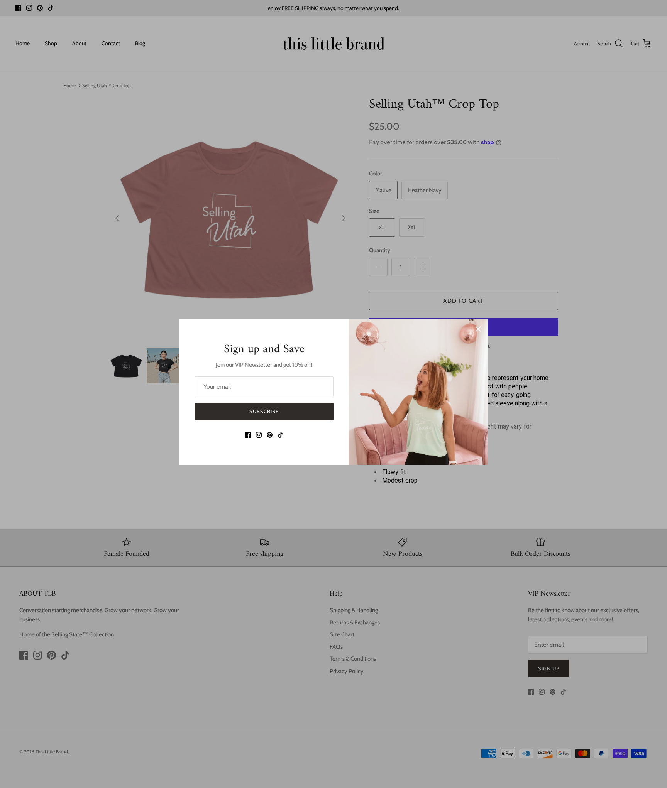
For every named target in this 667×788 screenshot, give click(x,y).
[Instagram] (259, 435)
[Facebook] (248, 435)
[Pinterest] (270, 435)
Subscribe (264, 411)
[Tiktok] (280, 435)
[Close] (478, 329)
